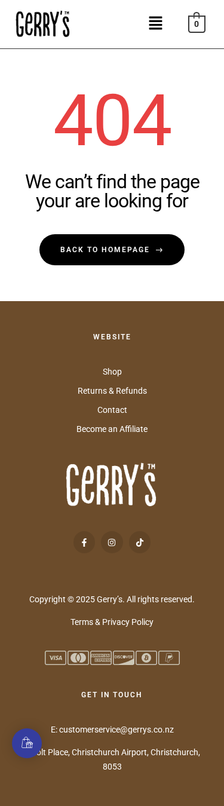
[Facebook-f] (84, 542)
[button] (159, 24)
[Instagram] (111, 542)
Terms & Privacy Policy (112, 622)
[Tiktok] (140, 542)
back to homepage (105, 250)
